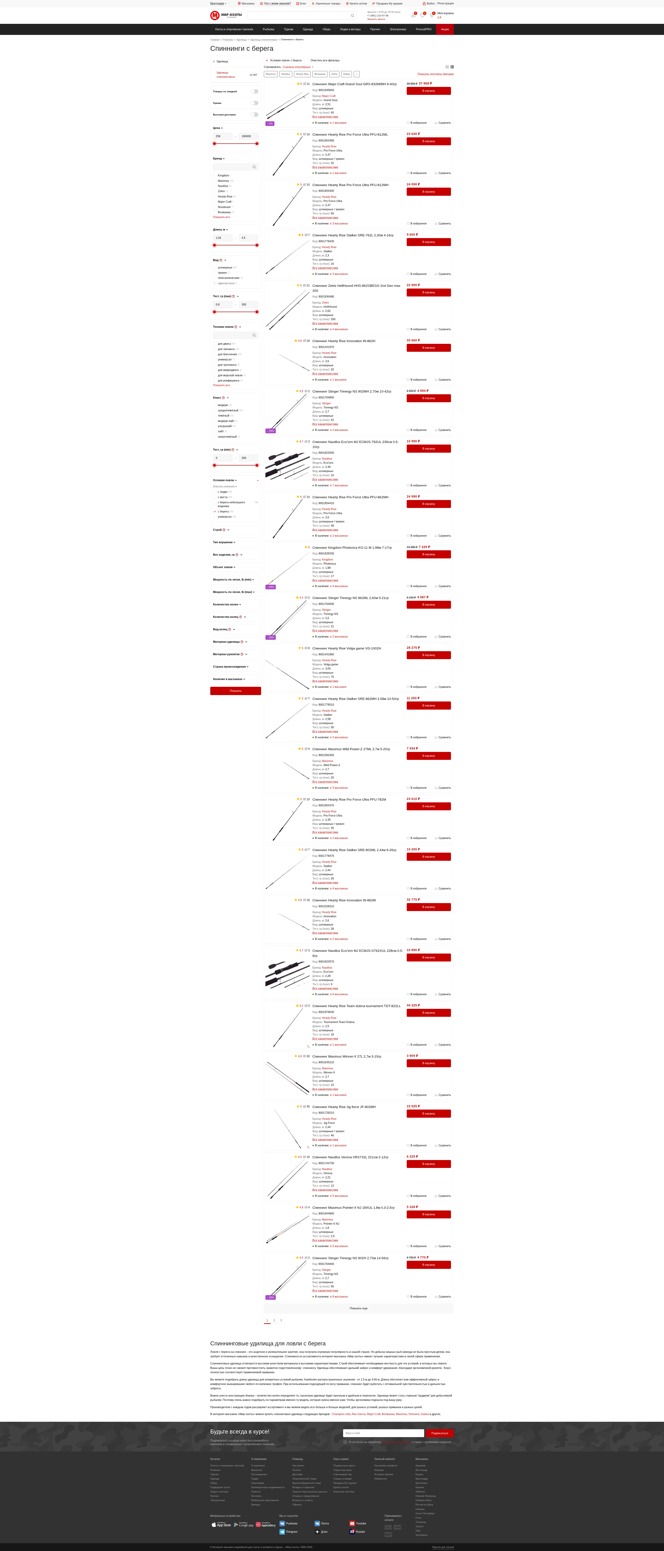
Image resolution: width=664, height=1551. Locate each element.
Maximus (327, 761)
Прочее (375, 29)
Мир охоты (226, 15)
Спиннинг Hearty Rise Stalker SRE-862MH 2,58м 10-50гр (355, 699)
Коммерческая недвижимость (268, 1487)
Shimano (413, 1414)
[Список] (452, 67)
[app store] (221, 1524)
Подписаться (439, 1433)
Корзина (379, 1470)
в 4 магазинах (339, 329)
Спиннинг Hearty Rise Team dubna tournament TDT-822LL (356, 1006)
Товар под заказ (342, 1470)
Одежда (308, 29)
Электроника (398, 29)
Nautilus (327, 458)
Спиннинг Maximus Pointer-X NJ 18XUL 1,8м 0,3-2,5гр (353, 1207)
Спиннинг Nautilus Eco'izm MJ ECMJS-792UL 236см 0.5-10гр (355, 444)
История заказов (383, 1474)
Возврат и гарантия (303, 1487)
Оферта (297, 1504)
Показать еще (359, 1308)
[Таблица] (447, 67)
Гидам (254, 1478)
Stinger (326, 403)
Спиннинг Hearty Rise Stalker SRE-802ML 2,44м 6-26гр (354, 850)
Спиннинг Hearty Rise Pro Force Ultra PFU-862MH (350, 497)
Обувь (327, 29)
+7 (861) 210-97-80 (378, 15)
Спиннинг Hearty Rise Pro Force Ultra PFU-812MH (350, 185)
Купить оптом (358, 3)
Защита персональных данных (309, 1491)
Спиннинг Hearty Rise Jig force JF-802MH (344, 1107)
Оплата (296, 1470)
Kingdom (327, 559)
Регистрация (445, 3)
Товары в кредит (342, 1478)
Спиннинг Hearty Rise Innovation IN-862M (344, 900)
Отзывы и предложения (305, 1496)
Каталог (215, 1459)
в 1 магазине (338, 122)
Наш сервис (341, 1459)
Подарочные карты (344, 1465)
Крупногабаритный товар (306, 1483)
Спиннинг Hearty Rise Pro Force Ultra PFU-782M (349, 799)
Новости (256, 1491)
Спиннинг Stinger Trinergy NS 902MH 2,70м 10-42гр (351, 391)
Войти (431, 3)
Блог (303, 3)
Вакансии (256, 1470)
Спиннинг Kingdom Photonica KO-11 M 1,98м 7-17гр (352, 547)
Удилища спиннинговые (225, 74)
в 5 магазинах (339, 1195)
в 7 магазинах (339, 485)
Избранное (380, 1478)
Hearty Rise (329, 146)
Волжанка (388, 1414)
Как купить (298, 1465)
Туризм (288, 29)
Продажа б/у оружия (389, 3)
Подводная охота (220, 1487)
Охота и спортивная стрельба (234, 29)
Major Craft (328, 96)
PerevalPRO (423, 29)
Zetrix (325, 302)
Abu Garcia (359, 1414)
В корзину (428, 90)
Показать (236, 690)
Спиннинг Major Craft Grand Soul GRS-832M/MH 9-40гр (354, 84)
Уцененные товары (328, 3)
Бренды (255, 1504)
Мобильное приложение (265, 1500)
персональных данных (396, 1442)
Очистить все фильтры (325, 60)
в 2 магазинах (339, 535)
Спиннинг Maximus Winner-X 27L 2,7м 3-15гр (346, 1056)
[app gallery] (266, 1524)
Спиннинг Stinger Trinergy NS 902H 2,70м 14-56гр (350, 1258)
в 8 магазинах (339, 994)
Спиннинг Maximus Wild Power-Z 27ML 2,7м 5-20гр (351, 749)
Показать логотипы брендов (436, 74)
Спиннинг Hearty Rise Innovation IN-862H (343, 341)
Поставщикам (259, 1474)
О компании (258, 1459)
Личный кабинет (384, 1459)
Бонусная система (343, 1491)
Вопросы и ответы (302, 1500)
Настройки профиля (385, 1465)
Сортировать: (272, 66)
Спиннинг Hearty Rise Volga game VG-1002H (346, 648)
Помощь (297, 1459)
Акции (445, 29)
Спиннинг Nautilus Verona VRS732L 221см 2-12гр (350, 1157)
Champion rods (341, 1414)
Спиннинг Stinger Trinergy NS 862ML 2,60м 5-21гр (350, 598)
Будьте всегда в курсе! (239, 1431)
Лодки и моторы (350, 29)
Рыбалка (268, 29)
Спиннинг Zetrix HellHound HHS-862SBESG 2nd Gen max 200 (356, 288)
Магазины (248, 3)
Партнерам (257, 1483)
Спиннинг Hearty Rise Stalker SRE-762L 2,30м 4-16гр (353, 235)
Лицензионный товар (304, 1478)
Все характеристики (325, 116)
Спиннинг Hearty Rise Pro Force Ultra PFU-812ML (350, 134)
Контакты (256, 1496)
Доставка (297, 1474)
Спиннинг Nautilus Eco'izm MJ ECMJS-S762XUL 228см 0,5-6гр (357, 953)
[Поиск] (302, 15)
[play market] (243, 1524)
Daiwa (425, 1414)
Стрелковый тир (342, 1474)
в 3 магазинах (339, 223)
